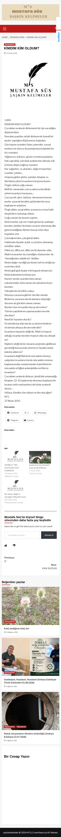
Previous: (9, 559)
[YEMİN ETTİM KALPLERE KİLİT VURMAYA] (15, 457)
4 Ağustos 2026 (11, 686)
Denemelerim (10, 44)
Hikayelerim (21, 727)
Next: (49, 567)
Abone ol (49, 535)
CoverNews (38, 832)
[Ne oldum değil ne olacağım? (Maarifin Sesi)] (15, 486)
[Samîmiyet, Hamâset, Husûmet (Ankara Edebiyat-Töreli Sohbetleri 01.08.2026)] (30, 657)
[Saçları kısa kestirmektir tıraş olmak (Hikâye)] (40, 457)
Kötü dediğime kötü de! (16, 628)
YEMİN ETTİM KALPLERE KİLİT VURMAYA (11, 468)
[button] (5, 28)
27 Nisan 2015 (11, 53)
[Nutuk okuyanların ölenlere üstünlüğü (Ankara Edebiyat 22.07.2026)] (30, 711)
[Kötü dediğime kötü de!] (30, 606)
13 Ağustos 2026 (12, 632)
